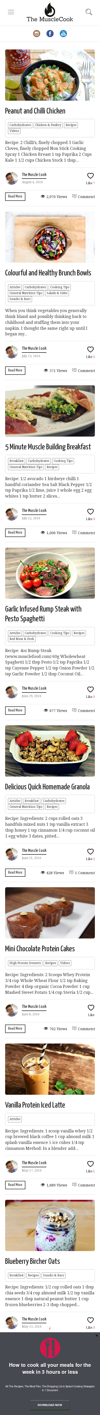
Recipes (71, 125)
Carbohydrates (20, 125)
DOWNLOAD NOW (50, 1405)
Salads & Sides (57, 293)
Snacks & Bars (20, 299)
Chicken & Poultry (48, 125)
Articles (14, 287)
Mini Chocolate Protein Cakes (40, 949)
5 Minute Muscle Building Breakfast (48, 447)
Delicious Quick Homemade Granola (47, 787)
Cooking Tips (59, 287)
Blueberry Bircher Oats (32, 1261)
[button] (50, 1368)
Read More (15, 196)
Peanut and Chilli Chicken (35, 111)
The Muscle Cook (34, 175)
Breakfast (16, 461)
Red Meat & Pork (21, 639)
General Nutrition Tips (25, 293)
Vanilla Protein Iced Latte (35, 1105)
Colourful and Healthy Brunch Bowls (48, 273)
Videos (14, 131)
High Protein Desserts (25, 963)
